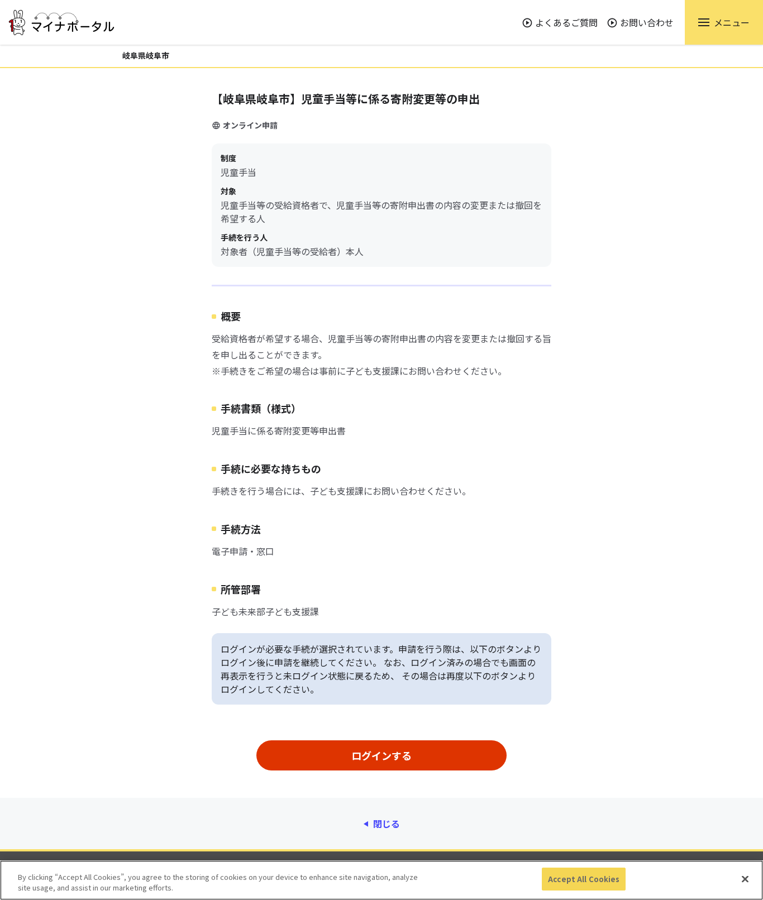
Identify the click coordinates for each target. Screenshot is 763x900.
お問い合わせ (647, 22)
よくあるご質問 (566, 22)
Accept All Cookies (583, 879)
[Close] (745, 879)
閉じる (386, 823)
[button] (724, 22)
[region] (381, 880)
